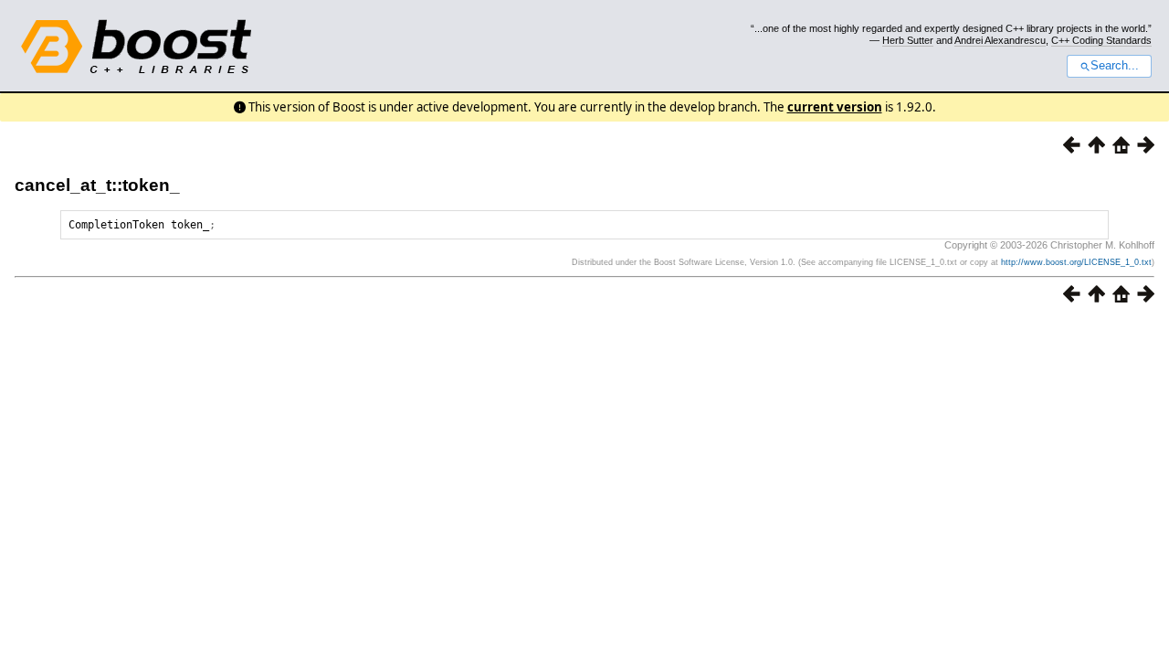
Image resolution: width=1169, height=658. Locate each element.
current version (834, 107)
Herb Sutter (907, 40)
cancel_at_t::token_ (97, 185)
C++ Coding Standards (1101, 40)
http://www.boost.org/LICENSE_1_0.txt (1076, 262)
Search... (1114, 65)
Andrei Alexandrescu (1000, 40)
